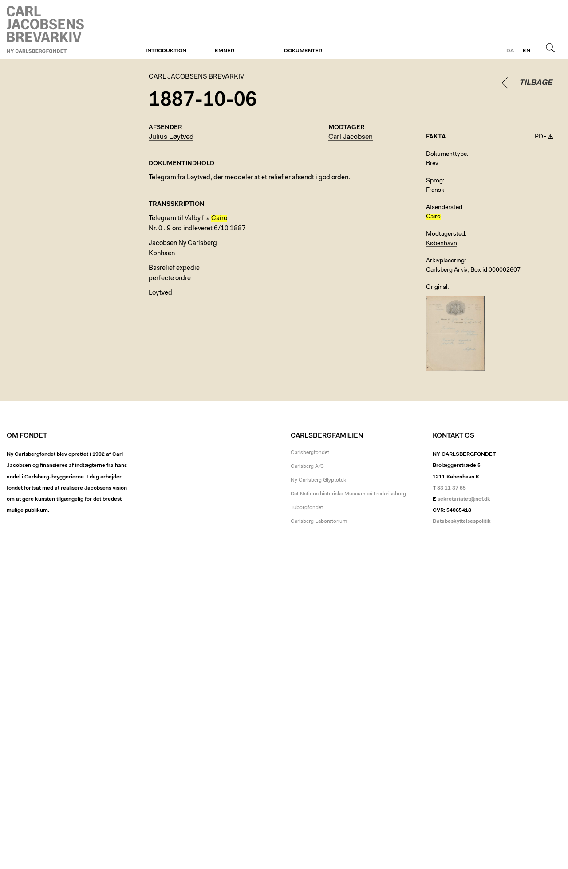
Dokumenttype (446, 154)
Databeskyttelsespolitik (462, 521)
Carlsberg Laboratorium (319, 521)
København (441, 244)
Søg (550, 47)
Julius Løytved (171, 137)
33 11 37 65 (451, 488)
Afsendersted (444, 208)
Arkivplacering (445, 261)
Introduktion (166, 51)
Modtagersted (445, 234)
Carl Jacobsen (350, 137)
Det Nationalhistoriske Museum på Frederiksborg (348, 494)
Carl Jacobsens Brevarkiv (47, 29)
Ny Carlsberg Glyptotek (318, 480)
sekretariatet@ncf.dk (464, 499)
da (510, 51)
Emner (224, 51)
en (526, 51)
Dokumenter (303, 51)
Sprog (434, 181)
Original (436, 287)
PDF (541, 137)
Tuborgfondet (307, 507)
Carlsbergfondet (310, 452)
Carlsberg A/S (307, 466)
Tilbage (535, 83)
